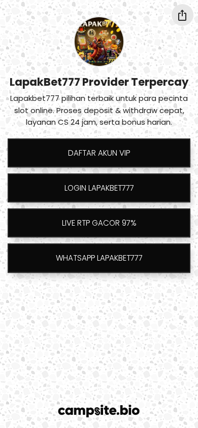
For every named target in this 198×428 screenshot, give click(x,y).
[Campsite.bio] (99, 411)
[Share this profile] (182, 15)
